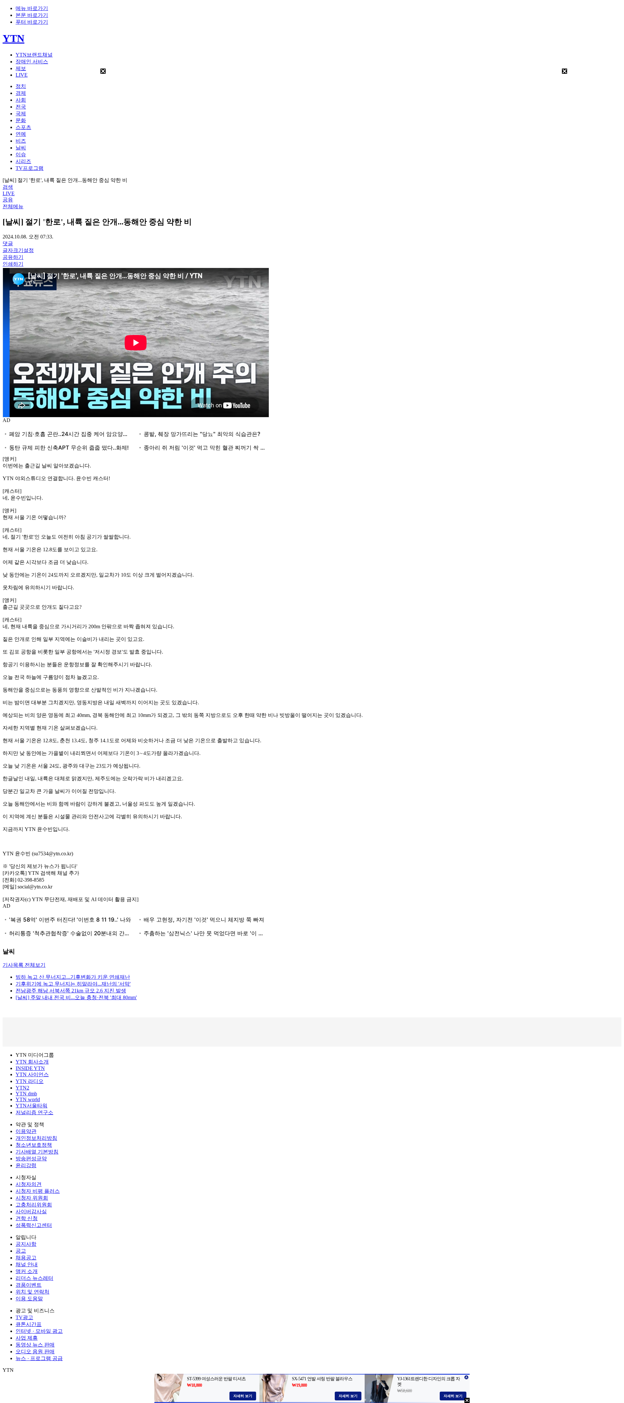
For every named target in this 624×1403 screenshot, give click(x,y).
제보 (21, 68)
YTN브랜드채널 (34, 54)
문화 (21, 120)
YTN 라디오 (30, 1081)
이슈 (21, 154)
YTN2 (22, 1088)
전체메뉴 (13, 206)
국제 (21, 113)
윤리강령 (26, 1165)
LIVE (22, 75)
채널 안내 (27, 1264)
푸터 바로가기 (32, 22)
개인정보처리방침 (36, 1138)
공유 (8, 199)
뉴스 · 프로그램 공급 (39, 1358)
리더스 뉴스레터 (34, 1278)
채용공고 (26, 1257)
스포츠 (23, 127)
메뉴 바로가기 (32, 8)
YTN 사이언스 (32, 1074)
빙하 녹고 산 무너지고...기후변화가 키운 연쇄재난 (73, 977)
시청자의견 (29, 1184)
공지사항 (26, 1244)
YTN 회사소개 (32, 1062)
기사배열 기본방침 (37, 1151)
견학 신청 (27, 1218)
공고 (21, 1251)
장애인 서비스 (32, 61)
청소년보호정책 (34, 1145)
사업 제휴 (27, 1338)
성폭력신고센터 (34, 1225)
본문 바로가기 (32, 15)
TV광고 (24, 1317)
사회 (21, 100)
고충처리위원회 (34, 1204)
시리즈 (23, 161)
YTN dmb (26, 1093)
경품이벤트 (29, 1285)
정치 (21, 86)
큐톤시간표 (29, 1324)
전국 (21, 106)
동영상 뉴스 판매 (35, 1344)
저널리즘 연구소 (34, 1112)
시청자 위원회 (32, 1198)
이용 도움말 (29, 1298)
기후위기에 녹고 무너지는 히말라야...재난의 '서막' (73, 984)
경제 (21, 93)
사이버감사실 (31, 1211)
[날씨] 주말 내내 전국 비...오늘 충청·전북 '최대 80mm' (76, 997)
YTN (13, 38)
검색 (8, 187)
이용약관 (26, 1131)
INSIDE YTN (30, 1068)
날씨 (21, 147)
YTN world (28, 1099)
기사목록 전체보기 (24, 965)
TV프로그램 (30, 168)
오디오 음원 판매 (35, 1351)
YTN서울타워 (31, 1105)
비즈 (21, 141)
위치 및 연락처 (32, 1292)
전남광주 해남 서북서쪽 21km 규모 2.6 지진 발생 (71, 990)
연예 (21, 134)
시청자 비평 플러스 (38, 1191)
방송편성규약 (31, 1158)
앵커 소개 (27, 1271)
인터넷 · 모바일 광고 (39, 1331)
